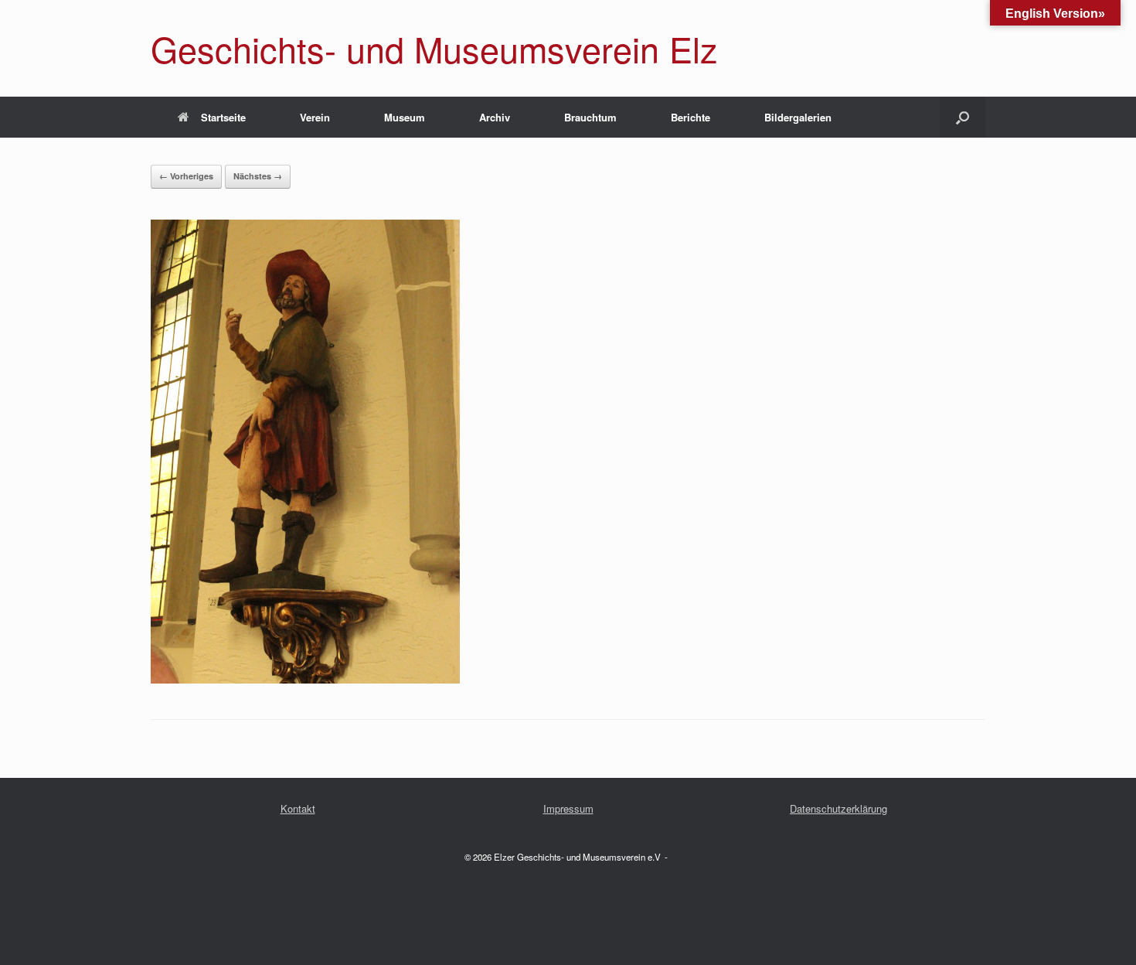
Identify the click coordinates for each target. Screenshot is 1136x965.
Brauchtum (590, 117)
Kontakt (298, 808)
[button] (962, 117)
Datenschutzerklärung (838, 808)
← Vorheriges (186, 176)
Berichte (690, 117)
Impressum (568, 808)
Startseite (223, 117)
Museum (404, 117)
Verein (315, 117)
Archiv (494, 117)
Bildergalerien (798, 117)
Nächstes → (257, 176)
